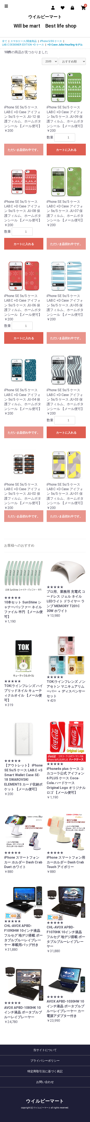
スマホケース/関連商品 (23, 41)
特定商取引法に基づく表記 (45, 1071)
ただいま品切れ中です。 (24, 149)
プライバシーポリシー (45, 1060)
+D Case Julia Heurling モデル (65, 44)
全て (4, 41)
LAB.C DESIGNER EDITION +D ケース (23, 44)
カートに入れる (66, 149)
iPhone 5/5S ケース (51, 41)
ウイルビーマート (45, 21)
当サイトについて (45, 1050)
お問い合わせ (45, 1082)
